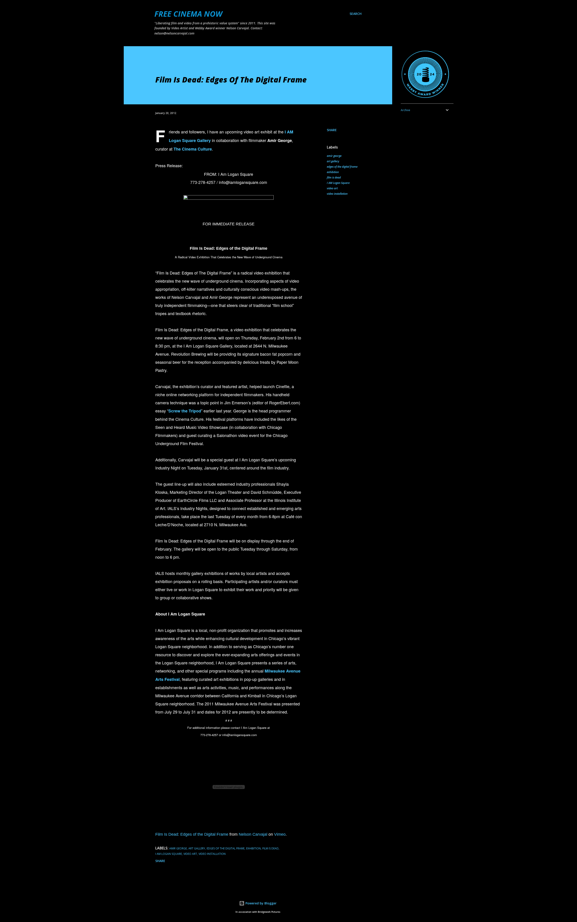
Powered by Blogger (261, 903)
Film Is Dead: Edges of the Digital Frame (191, 834)
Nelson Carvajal (253, 834)
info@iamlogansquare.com (243, 182)
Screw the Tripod (184, 411)
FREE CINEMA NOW (188, 14)
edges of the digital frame (342, 167)
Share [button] (332, 130)
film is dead (334, 177)
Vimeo (280, 834)
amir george (334, 156)
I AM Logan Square (338, 183)
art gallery (333, 161)
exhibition (333, 172)
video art (332, 188)
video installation (337, 194)
